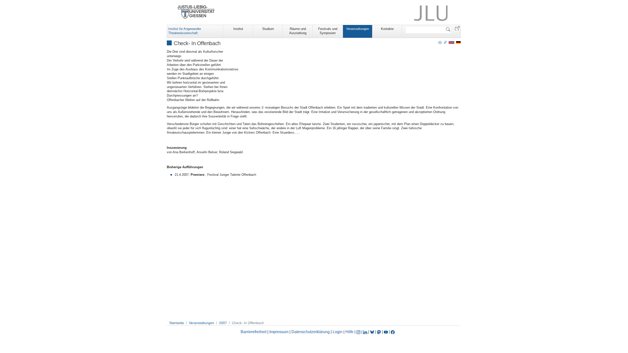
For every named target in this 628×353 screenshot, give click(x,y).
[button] (457, 28)
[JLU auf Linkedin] (365, 332)
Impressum (278, 332)
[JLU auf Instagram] (358, 332)
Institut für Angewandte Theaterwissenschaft (184, 31)
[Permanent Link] (445, 42)
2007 (223, 323)
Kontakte (387, 29)
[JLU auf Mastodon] (379, 332)
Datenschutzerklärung (310, 332)
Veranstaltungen (357, 29)
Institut (238, 29)
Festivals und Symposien (327, 31)
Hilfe (349, 332)
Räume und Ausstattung (297, 31)
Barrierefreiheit (253, 332)
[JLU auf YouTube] (386, 332)
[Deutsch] (458, 42)
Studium (268, 29)
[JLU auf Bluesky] (372, 332)
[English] (451, 42)
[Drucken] (440, 42)
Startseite (176, 323)
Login (338, 332)
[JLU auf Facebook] (393, 332)
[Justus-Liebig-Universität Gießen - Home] (196, 12)
